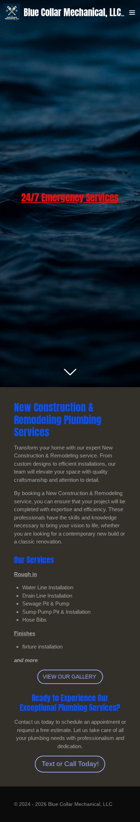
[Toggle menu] (132, 12)
